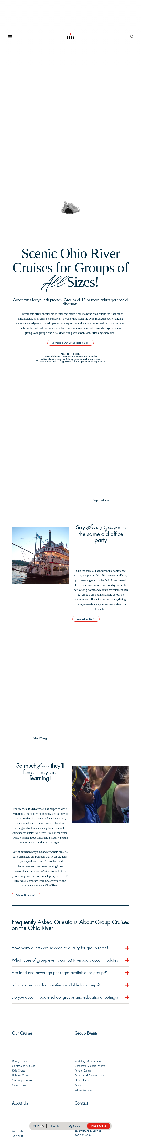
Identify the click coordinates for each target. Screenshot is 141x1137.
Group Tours (82, 1080)
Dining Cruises (20, 1061)
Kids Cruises (19, 1070)
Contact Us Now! (86, 618)
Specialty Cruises (22, 1080)
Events (55, 1126)
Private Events (83, 1070)
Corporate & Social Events (90, 1066)
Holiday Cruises (21, 1075)
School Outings (83, 1090)
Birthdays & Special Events (90, 1075)
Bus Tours (80, 1085)
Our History (19, 1131)
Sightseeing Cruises (23, 1066)
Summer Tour (19, 1085)
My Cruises (75, 1126)
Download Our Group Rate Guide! (70, 342)
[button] (10, 36)
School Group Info (26, 895)
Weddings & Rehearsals (88, 1061)
